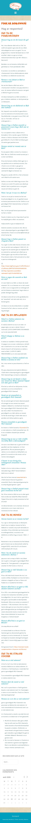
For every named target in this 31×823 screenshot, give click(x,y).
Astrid (20, 819)
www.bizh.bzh (21, 477)
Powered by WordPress (8, 819)
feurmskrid (23, 427)
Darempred (15, 816)
